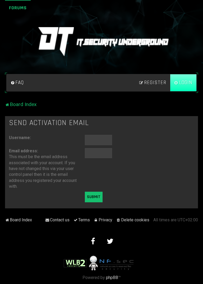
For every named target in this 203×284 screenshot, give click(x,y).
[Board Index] (101, 41)
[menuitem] (17, 82)
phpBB (112, 277)
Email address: (23, 150)
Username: (20, 137)
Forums (18, 8)
